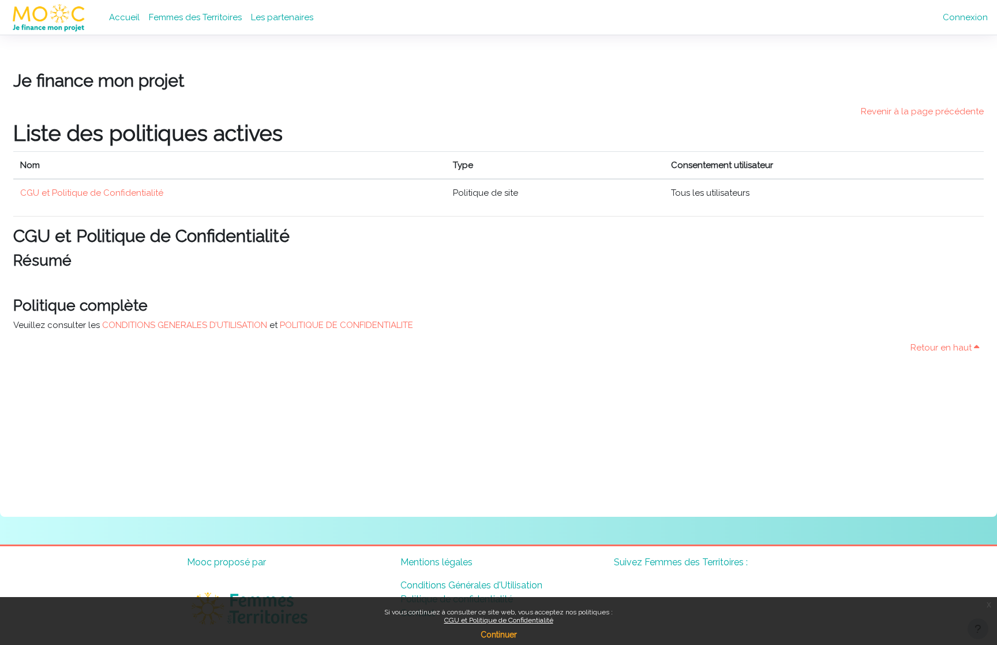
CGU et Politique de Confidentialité (498, 620)
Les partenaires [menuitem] (282, 17)
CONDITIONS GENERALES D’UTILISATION (184, 325)
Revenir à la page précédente (922, 111)
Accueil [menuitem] (124, 17)
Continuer (499, 634)
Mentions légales (436, 562)
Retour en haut (942, 347)
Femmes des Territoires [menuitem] (195, 17)
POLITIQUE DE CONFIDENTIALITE (346, 325)
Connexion (965, 17)
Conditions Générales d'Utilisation (471, 585)
